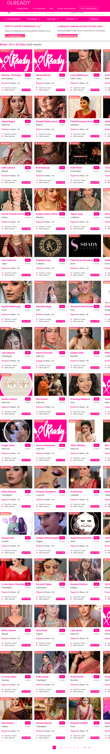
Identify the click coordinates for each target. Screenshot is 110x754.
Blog (51, 8)
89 (89, 747)
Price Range (32, 19)
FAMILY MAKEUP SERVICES (67, 36)
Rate (27, 75)
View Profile (26, 90)
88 (85, 747)
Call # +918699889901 (88, 8)
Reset (95, 19)
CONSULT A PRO (15, 36)
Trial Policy (70, 19)
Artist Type (51, 19)
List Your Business (39, 8)
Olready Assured (13, 19)
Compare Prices (22, 8)
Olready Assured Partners (66, 8)
